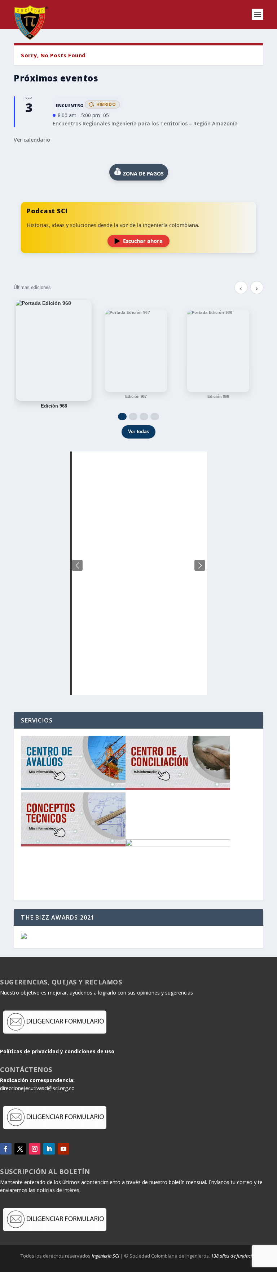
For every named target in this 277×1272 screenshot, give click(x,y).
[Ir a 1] (122, 416)
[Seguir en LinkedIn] (49, 1149)
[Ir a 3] (144, 416)
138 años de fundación (234, 1256)
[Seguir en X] (20, 1149)
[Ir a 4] (154, 416)
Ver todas (138, 431)
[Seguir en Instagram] (34, 1149)
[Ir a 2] (133, 416)
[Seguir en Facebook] (6, 1149)
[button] (199, 565)
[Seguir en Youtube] (63, 1149)
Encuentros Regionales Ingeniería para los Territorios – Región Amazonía (145, 123)
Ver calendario (32, 139)
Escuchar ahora (143, 240)
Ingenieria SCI (105, 1256)
